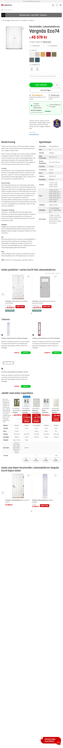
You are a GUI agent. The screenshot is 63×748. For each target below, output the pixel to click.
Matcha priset (47, 42)
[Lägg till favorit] (23, 28)
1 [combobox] (57, 85)
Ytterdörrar (24, 20)
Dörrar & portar (15, 20)
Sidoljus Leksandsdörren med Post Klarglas (46, 338)
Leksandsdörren (34, 134)
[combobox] (36, 45)
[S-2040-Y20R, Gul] (42, 54)
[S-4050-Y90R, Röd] (48, 54)
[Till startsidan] (6, 5)
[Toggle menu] (60, 5)
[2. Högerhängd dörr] (37, 68)
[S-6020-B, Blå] (37, 59)
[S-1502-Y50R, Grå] (37, 54)
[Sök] (2, 10)
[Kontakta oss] (53, 5)
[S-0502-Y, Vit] (31, 54)
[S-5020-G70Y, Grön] (54, 54)
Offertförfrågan (45, 90)
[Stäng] (41, 738)
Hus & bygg (5, 20)
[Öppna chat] (58, 743)
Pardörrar (31, 20)
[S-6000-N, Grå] (31, 59)
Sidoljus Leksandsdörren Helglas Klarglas (14, 338)
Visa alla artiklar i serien (52, 273)
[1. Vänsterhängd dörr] (31, 68)
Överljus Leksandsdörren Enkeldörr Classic (14, 372)
